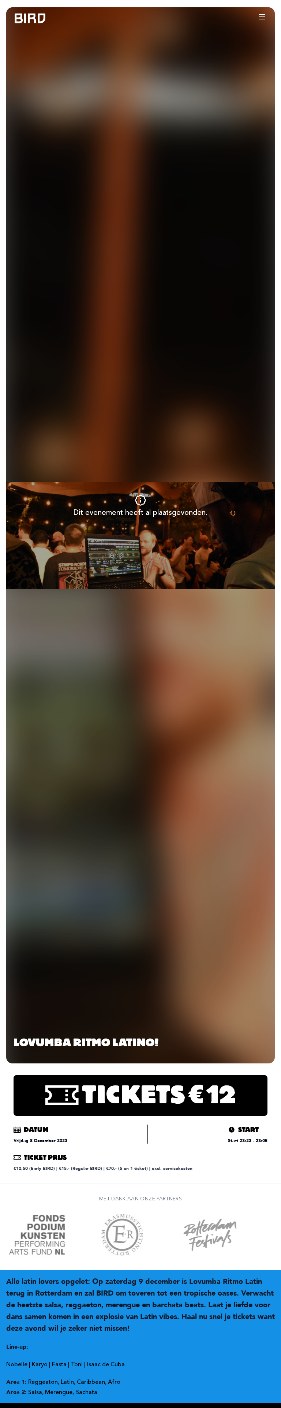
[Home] (22, 18)
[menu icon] (262, 16)
